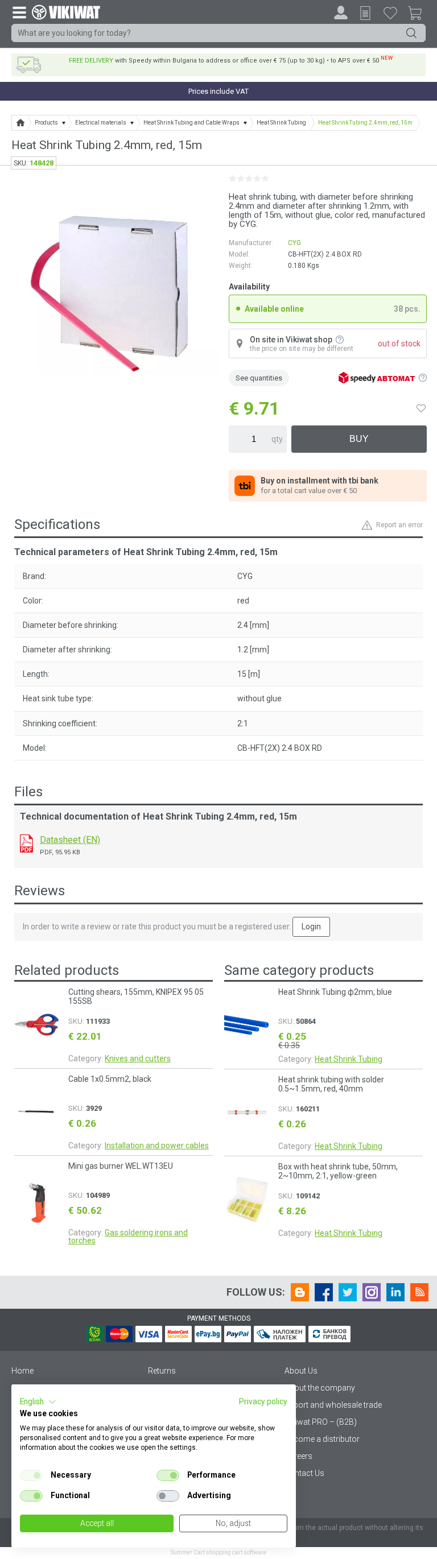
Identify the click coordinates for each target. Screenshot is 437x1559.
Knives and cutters (138, 1058)
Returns (162, 1370)
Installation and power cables (157, 1145)
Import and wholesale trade (333, 1404)
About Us (301, 1370)
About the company (320, 1387)
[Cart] (419, 15)
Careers (298, 1456)
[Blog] (300, 1292)
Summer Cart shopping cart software (218, 1552)
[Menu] (19, 12)
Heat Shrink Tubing (348, 1059)
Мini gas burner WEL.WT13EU (120, 1166)
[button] (38, 1402)
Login (311, 926)
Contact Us (304, 1473)
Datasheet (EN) (70, 839)
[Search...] (411, 33)
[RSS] (419, 1292)
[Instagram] (371, 1292)
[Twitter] (348, 1292)
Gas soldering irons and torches (128, 1236)
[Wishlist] (390, 12)
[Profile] (341, 12)
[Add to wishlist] (421, 408)
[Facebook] (324, 1292)
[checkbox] (31, 1475)
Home (22, 1370)
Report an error (399, 525)
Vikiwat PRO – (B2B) (321, 1421)
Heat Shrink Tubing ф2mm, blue (335, 991)
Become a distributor (322, 1439)
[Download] (26, 843)
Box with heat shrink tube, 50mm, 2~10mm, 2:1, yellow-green (338, 1171)
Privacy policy (263, 1401)
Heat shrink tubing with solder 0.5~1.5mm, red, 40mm (331, 1084)
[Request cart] (365, 13)
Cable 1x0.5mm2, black (109, 1079)
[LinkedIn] (395, 1292)
